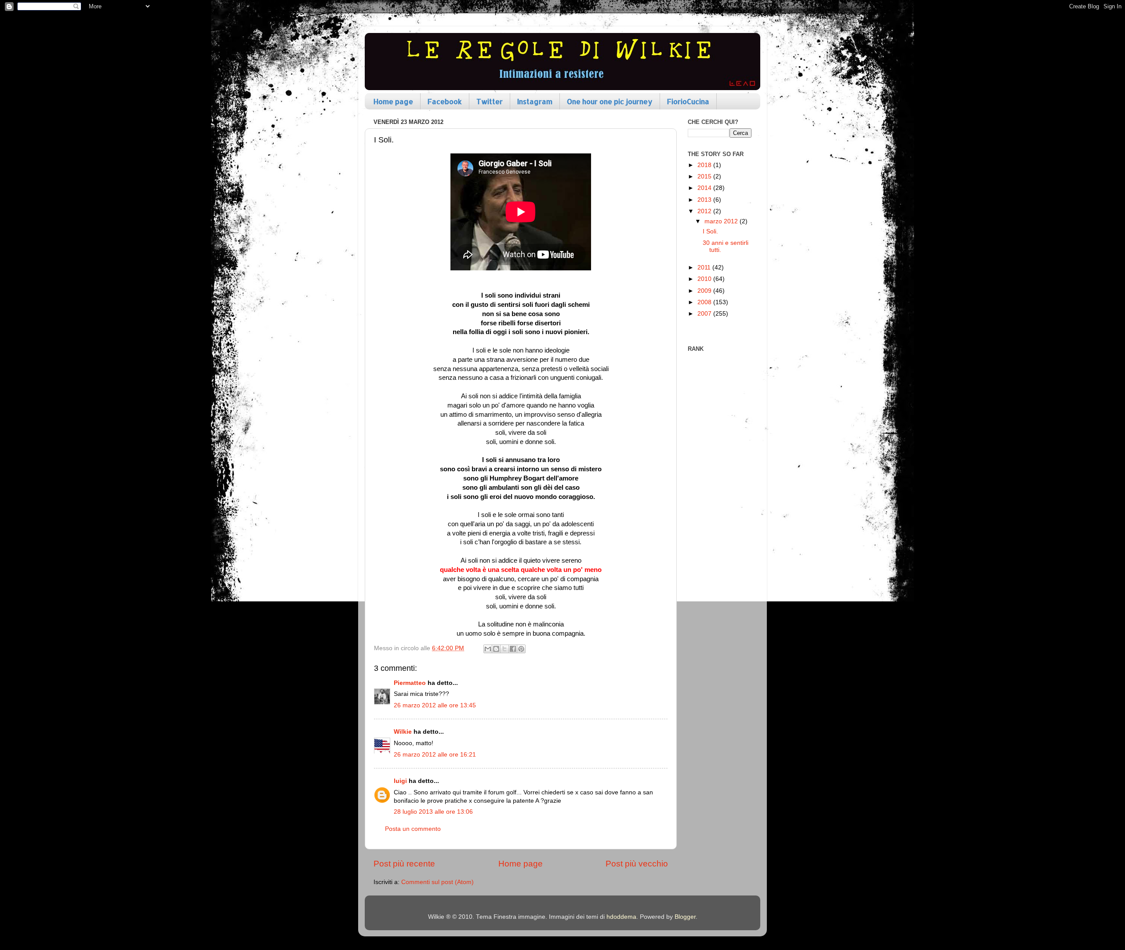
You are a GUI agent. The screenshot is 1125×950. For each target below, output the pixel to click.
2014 (705, 188)
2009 (705, 291)
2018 (705, 165)
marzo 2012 (722, 221)
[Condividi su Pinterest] (521, 648)
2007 (705, 313)
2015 (705, 176)
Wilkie (403, 731)
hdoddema (621, 917)
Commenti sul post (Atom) (437, 882)
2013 (705, 200)
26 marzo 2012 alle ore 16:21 (435, 754)
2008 (705, 302)
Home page (393, 101)
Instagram (534, 101)
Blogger (685, 917)
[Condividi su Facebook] (512, 648)
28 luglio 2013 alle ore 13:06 (433, 811)
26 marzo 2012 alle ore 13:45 (435, 705)
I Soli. (710, 231)
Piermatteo (410, 683)
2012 (705, 211)
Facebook (445, 101)
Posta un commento (413, 829)
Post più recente (404, 863)
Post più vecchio (637, 863)
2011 (704, 267)
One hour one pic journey (610, 101)
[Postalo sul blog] (496, 648)
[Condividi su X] (504, 648)
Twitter (489, 101)
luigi (400, 781)
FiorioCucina (688, 101)
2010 (705, 279)
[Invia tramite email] (487, 648)
